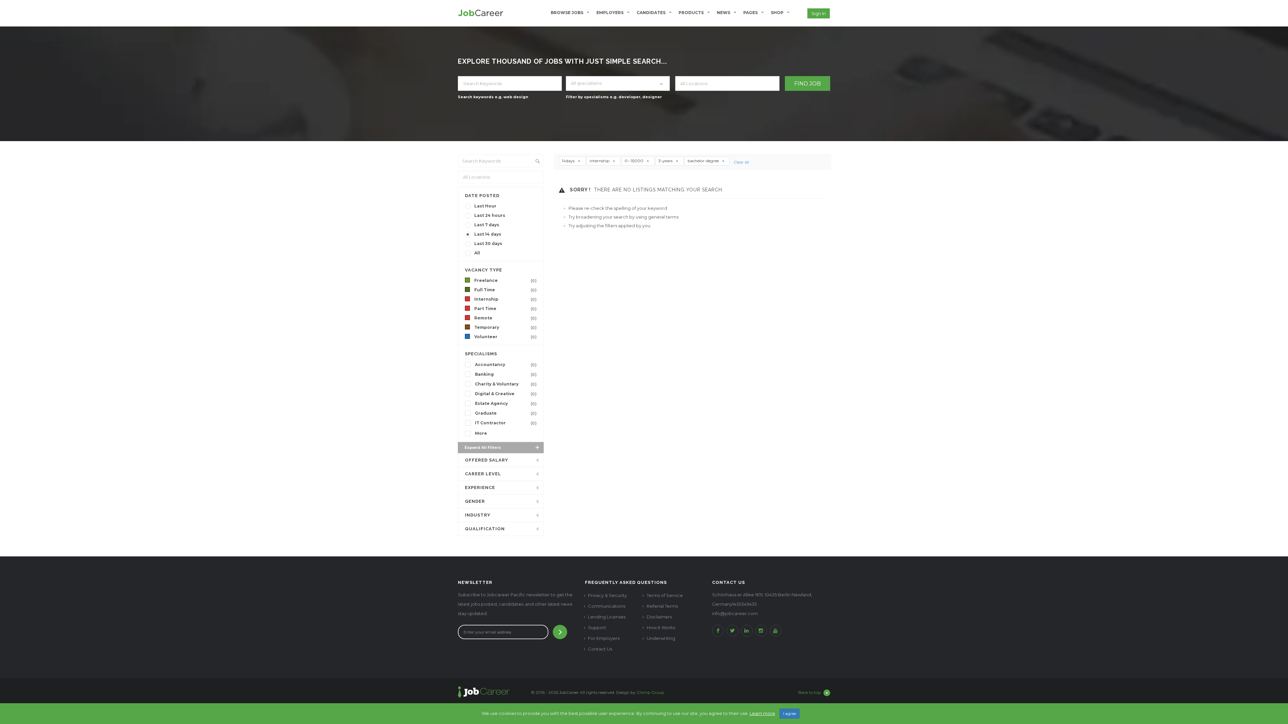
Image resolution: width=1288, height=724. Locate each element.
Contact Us (600, 649)
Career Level (483, 473)
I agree (789, 713)
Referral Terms (662, 606)
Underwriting (661, 638)
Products (691, 12)
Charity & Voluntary (506, 384)
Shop (777, 12)
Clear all (741, 162)
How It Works (661, 627)
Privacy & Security (607, 595)
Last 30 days (488, 243)
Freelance (505, 280)
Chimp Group (650, 692)
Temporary (505, 327)
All (477, 252)
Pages (750, 12)
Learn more (762, 713)
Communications (606, 606)
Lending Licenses (607, 616)
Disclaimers (659, 616)
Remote (505, 318)
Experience (480, 487)
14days (569, 160)
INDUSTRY (477, 515)
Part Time (505, 308)
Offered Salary (486, 460)
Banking (506, 374)
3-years (666, 160)
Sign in (818, 13)
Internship (505, 299)
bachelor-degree (704, 160)
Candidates (651, 12)
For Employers (604, 638)
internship (600, 160)
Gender (475, 501)
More (481, 433)
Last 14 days (487, 234)
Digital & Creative (506, 394)
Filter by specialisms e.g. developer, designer (614, 97)
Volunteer (505, 337)
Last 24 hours (489, 215)
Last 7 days (486, 224)
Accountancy (506, 364)
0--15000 (634, 160)
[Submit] (560, 632)
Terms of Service (665, 595)
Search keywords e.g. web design (493, 97)
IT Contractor (506, 423)
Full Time (505, 290)
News (723, 12)
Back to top (809, 692)
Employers (610, 12)
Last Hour (485, 205)
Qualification (485, 528)
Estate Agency (506, 403)
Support (597, 627)
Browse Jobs (567, 12)
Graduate (506, 413)
